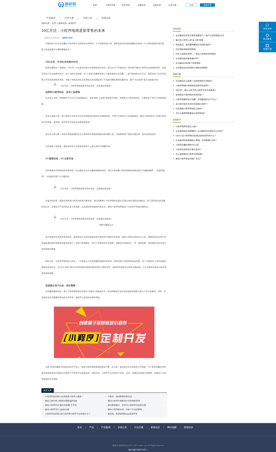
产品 (91, 427)
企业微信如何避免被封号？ (188, 58)
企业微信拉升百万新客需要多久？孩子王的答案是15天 (200, 35)
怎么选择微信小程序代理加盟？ (190, 154)
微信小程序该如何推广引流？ (189, 158)
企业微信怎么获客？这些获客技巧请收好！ (195, 81)
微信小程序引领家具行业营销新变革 (124, 401)
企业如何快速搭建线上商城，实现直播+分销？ (196, 140)
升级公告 (87, 18)
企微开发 (141, 5)
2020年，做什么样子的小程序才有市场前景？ (196, 90)
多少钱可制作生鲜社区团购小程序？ (192, 104)
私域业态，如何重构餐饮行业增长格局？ (194, 44)
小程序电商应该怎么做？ (187, 126)
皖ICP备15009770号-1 (138, 450)
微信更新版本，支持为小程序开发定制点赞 (127, 405)
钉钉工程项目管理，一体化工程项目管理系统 (196, 54)
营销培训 (188, 427)
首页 (95, 5)
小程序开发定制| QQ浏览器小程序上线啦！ (64, 396)
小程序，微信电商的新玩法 (120, 396)
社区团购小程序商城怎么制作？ (190, 108)
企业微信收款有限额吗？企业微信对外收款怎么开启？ (200, 131)
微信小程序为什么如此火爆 (57, 409)
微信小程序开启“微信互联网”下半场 (61, 405)
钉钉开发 (126, 5)
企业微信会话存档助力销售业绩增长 (192, 68)
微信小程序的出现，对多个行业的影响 (125, 409)
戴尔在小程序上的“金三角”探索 (189, 40)
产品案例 (50, 18)
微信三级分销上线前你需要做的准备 (61, 401)
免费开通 (207, 5)
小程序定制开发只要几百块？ (189, 149)
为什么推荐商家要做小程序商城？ (191, 113)
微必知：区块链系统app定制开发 (122, 414)
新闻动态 (106, 18)
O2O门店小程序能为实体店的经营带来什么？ (196, 135)
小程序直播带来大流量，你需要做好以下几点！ (197, 99)
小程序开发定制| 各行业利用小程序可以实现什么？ (67, 414)
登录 (191, 5)
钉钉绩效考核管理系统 (186, 49)
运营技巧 (72, 23)
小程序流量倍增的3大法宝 (187, 145)
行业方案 (172, 5)
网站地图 (172, 427)
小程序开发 (110, 5)
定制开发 (157, 5)
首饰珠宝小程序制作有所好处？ (190, 95)
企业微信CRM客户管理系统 (188, 63)
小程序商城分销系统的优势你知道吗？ (193, 85)
